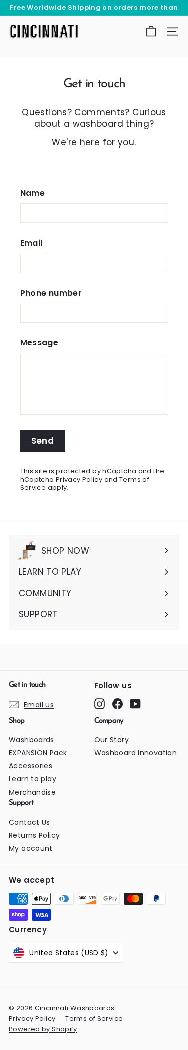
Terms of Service (94, 1018)
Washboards (31, 740)
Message (39, 343)
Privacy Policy (79, 479)
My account (31, 848)
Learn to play (32, 779)
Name (32, 193)
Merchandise (32, 792)
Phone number (51, 293)
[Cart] (151, 31)
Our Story (111, 740)
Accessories (30, 766)
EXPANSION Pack (38, 753)
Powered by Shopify (43, 1029)
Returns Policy (34, 835)
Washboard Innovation (135, 753)
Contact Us (29, 822)
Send (42, 441)
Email (31, 243)
